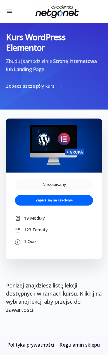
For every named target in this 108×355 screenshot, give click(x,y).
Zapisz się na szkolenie (54, 200)
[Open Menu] (9, 10)
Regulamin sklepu (80, 344)
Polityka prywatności (30, 344)
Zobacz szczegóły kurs (31, 86)
